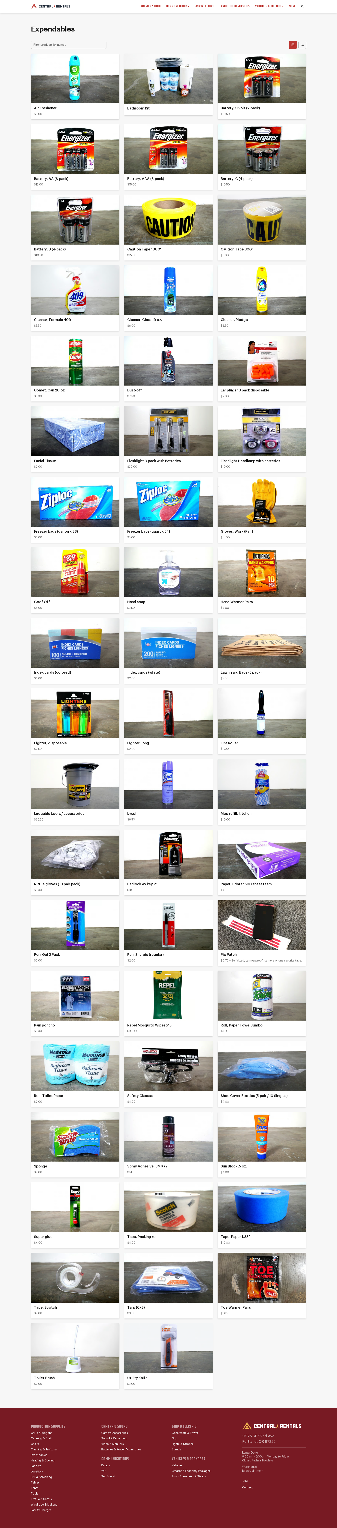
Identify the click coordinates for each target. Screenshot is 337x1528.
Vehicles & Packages (269, 6)
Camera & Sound (150, 6)
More (292, 6)
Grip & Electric (205, 6)
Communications (177, 6)
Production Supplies (235, 6)
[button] (302, 6)
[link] (75, 86)
